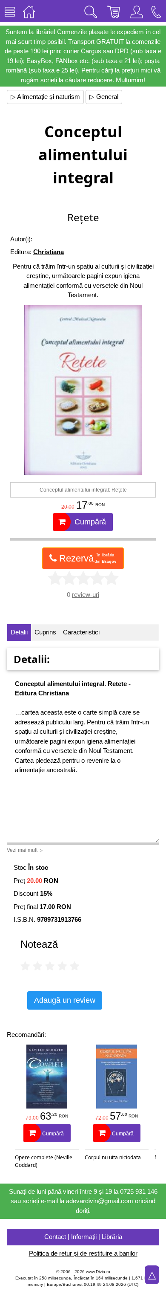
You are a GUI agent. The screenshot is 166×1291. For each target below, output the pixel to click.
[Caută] (90, 11)
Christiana (48, 251)
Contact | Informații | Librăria (83, 1236)
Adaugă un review (64, 1000)
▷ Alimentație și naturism (45, 96)
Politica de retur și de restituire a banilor (83, 1253)
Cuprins (45, 632)
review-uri (85, 594)
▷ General (103, 96)
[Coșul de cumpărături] (113, 11)
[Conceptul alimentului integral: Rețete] (83, 390)
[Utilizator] (136, 11)
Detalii (19, 632)
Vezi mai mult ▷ (25, 850)
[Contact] (156, 11)
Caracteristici (81, 632)
